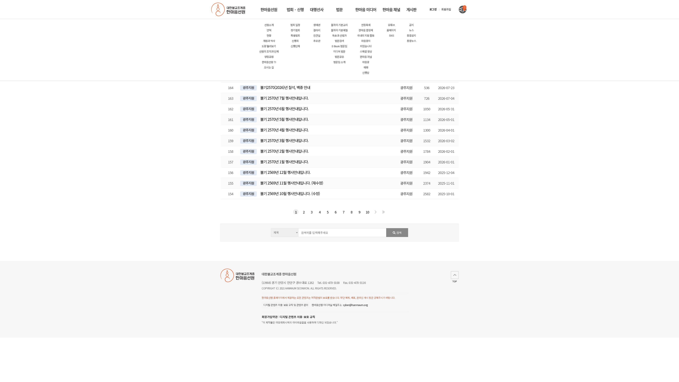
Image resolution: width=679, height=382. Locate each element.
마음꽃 (365, 62)
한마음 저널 (366, 57)
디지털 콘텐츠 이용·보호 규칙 (297, 317)
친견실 (316, 35)
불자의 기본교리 (339, 25)
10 (367, 212)
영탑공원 (269, 57)
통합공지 (411, 35)
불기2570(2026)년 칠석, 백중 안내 (285, 87)
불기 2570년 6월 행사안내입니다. (284, 108)
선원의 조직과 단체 (269, 51)
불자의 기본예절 (339, 30)
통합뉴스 (411, 41)
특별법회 (295, 35)
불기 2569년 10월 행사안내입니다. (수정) (290, 193)
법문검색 (339, 41)
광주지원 (248, 87)
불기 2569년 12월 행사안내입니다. (285, 172)
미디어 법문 (339, 51)
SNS (391, 35)
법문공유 (339, 57)
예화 (366, 67)
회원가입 (446, 9)
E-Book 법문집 (339, 46)
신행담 (365, 72)
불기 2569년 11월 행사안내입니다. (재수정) (291, 183)
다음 (375, 212)
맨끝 (383, 212)
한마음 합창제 (366, 30)
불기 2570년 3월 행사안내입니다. (284, 140)
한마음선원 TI (269, 62)
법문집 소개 (339, 62)
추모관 (316, 41)
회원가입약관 (270, 317)
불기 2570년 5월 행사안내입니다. (284, 119)
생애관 (316, 25)
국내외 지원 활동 (365, 35)
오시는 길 (269, 67)
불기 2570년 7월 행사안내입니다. (284, 98)
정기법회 (295, 30)
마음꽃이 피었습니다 (366, 43)
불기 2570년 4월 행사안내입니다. (284, 129)
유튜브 (391, 25)
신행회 (295, 41)
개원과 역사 (269, 41)
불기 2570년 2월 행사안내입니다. (284, 151)
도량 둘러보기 (269, 46)
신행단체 (295, 46)
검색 (399, 232)
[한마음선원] (229, 9)
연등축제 (365, 25)
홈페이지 (391, 30)
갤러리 (316, 30)
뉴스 (411, 30)
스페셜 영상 (366, 51)
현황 (269, 35)
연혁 (269, 30)
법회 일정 (295, 25)
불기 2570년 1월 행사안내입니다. (284, 161)
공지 (411, 25)
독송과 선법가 (339, 35)
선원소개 (269, 25)
